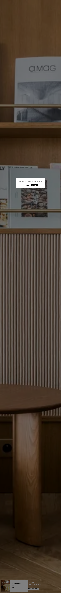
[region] (30, 183)
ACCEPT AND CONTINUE (34, 185)
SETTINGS (27, 185)
